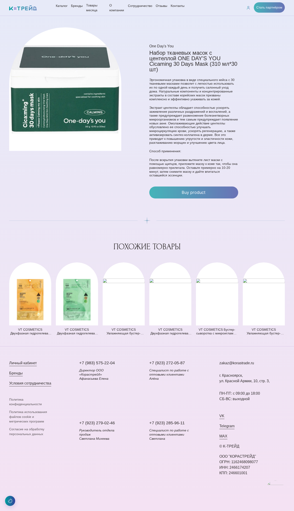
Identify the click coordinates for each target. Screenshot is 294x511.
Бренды (77, 6)
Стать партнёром (269, 7)
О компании (116, 7)
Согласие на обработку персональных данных (26, 431)
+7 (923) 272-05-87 (167, 363)
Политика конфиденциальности (25, 402)
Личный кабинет (23, 363)
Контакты (177, 6)
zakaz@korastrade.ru (236, 363)
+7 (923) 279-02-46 (97, 423)
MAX (223, 436)
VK (221, 416)
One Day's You (161, 46)
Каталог (62, 6)
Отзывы (161, 6)
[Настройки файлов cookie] (10, 501)
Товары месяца (91, 7)
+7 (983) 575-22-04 (97, 363)
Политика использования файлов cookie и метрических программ (28, 416)
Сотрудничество (140, 6)
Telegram (227, 426)
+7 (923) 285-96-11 (167, 423)
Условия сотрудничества (30, 383)
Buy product (194, 192)
